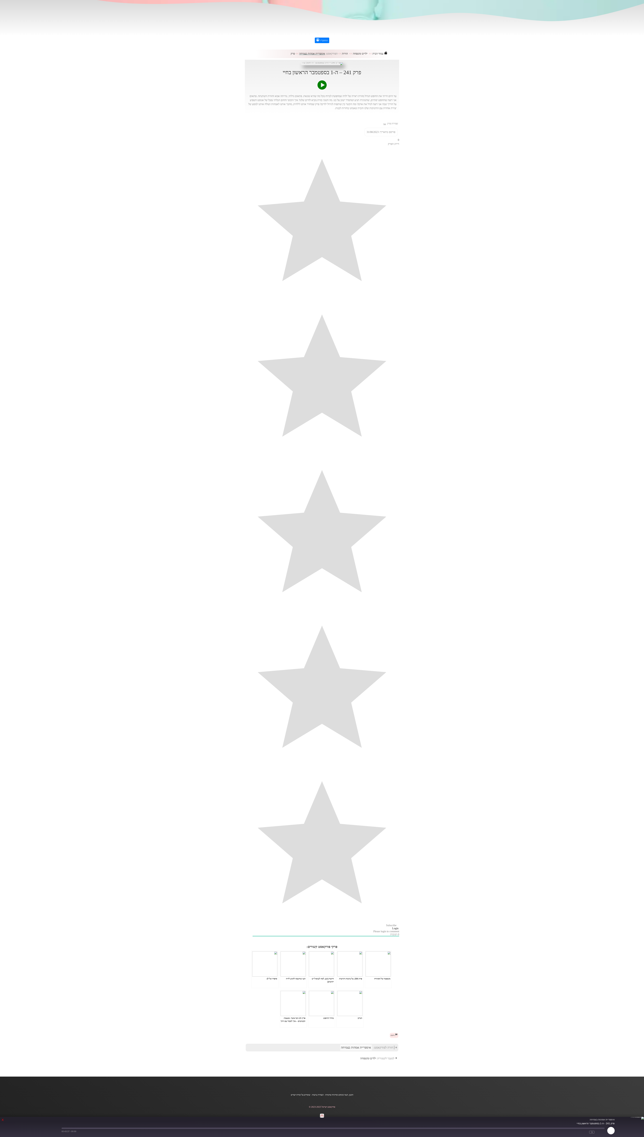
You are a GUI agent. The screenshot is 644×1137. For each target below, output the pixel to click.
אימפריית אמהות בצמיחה (312, 53)
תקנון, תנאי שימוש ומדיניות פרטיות (339, 1095)
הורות (345, 53)
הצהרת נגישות (318, 1095)
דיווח (393, 1035)
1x (592, 1132)
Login (395, 928)
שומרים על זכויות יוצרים (300, 1095)
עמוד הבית (378, 53)
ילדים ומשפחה (360, 53)
